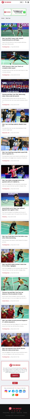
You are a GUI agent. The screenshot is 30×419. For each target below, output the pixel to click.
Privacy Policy (6, 412)
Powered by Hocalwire (19, 415)
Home (2, 18)
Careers (25, 412)
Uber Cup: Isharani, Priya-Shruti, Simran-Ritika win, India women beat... (13, 349)
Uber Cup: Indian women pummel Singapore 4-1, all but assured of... (14, 321)
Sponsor (24, 368)
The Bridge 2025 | (9, 415)
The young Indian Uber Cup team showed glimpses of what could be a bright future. (14, 129)
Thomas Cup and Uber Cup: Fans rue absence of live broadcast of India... (12, 293)
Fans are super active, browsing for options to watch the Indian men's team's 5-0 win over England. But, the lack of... (14, 297)
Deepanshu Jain (5, 132)
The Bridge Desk (5, 46)
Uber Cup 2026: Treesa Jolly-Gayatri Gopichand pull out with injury (12, 39)
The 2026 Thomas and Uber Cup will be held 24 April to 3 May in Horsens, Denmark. (15, 71)
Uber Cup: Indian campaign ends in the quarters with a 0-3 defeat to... (13, 181)
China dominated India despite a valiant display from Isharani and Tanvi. (14, 241)
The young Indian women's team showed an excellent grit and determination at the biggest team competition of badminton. (14, 157)
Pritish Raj (4, 216)
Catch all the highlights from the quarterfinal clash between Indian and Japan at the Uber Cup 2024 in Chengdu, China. (14, 185)
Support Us (15, 375)
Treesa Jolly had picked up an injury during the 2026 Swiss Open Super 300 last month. (14, 43)
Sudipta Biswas (5, 300)
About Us (13, 412)
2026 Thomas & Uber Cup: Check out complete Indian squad (12, 67)
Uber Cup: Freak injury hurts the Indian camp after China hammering (15, 237)
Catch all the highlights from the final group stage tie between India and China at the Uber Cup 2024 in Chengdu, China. (15, 269)
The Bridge (17, 388)
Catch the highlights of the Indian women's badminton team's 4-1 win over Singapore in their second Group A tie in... (14, 353)
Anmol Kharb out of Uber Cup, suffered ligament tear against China (13, 209)
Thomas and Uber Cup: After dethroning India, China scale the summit (13, 95)
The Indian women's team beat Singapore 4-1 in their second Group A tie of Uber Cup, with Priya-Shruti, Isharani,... (14, 325)
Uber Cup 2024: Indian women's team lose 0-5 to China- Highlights (14, 265)
